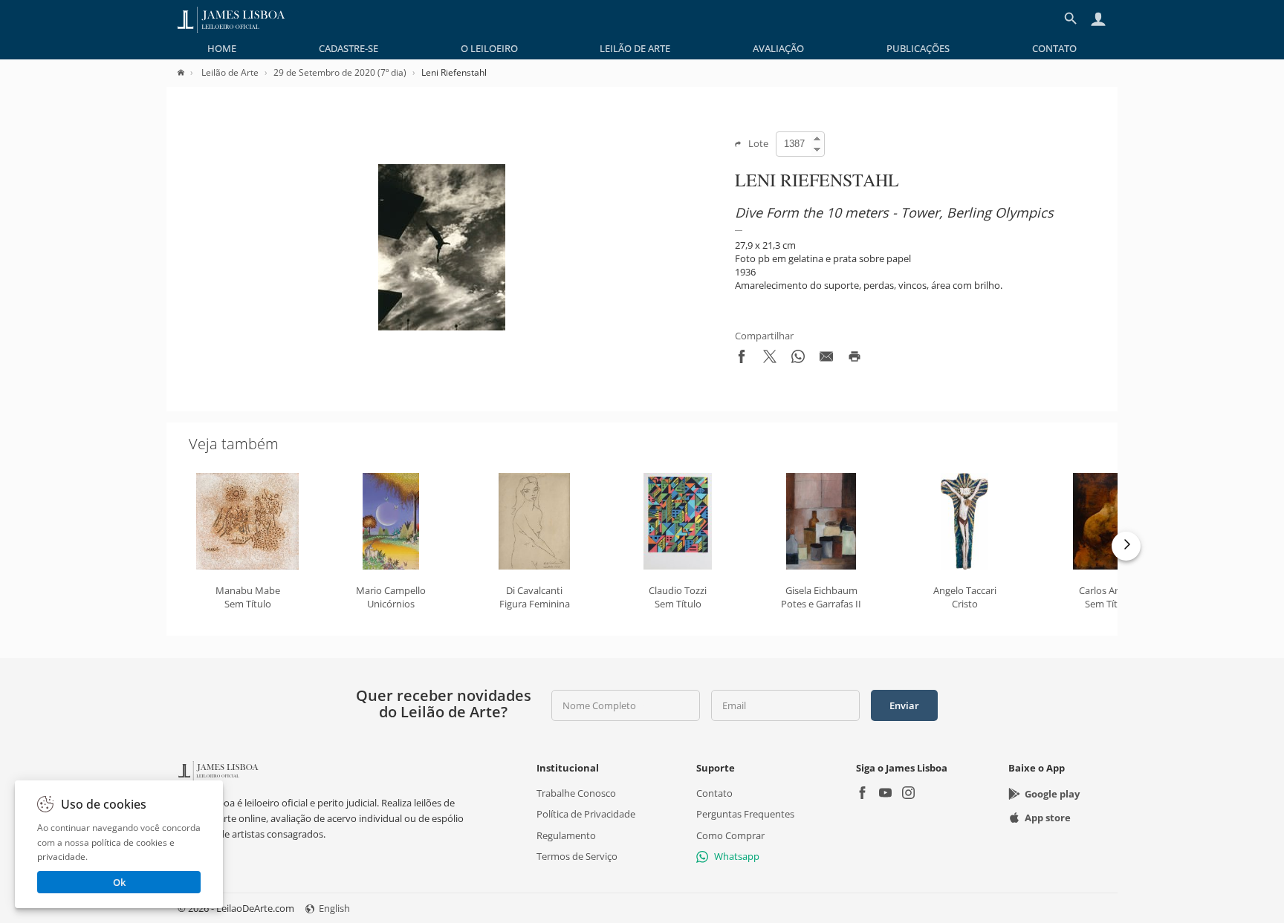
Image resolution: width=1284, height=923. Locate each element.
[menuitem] (221, 48)
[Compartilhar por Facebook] (741, 359)
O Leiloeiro (489, 48)
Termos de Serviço (576, 856)
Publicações (918, 48)
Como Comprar (730, 835)
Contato (1054, 48)
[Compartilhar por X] (769, 359)
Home (221, 48)
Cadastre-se (348, 48)
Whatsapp (736, 856)
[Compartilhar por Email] (826, 359)
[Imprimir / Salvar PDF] (854, 359)
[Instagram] (908, 795)
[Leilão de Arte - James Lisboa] (231, 18)
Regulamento (566, 835)
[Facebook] (862, 795)
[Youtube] (885, 795)
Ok (119, 882)
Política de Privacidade (585, 814)
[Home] (188, 72)
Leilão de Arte (635, 48)
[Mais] (1126, 546)
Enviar (904, 705)
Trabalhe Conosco (576, 793)
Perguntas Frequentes (745, 814)
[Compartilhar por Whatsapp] (798, 359)
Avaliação (778, 48)
